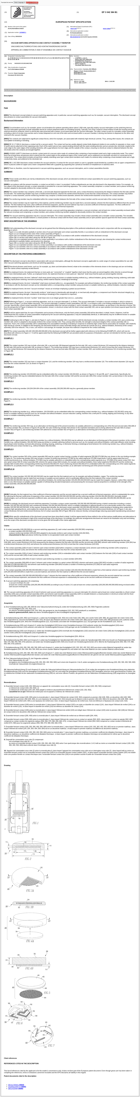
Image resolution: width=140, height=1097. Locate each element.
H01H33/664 (106, 28)
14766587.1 (22, 32)
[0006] (20, 1088)
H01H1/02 (74, 28)
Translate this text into (7, 2)
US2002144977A (14, 1087)
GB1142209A (13, 1088)
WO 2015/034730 (75, 37)
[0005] (23, 1087)
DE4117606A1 (13, 1085)
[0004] (21, 1085)
